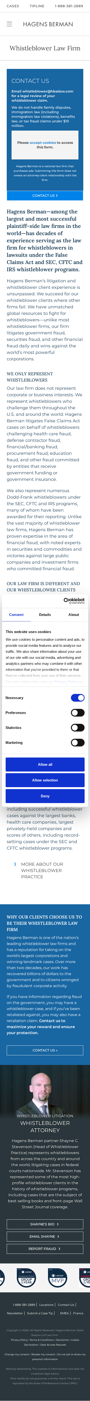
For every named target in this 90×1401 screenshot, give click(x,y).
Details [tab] (45, 614)
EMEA (64, 1313)
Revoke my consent (43, 1354)
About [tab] (73, 614)
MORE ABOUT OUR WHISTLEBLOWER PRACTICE (42, 870)
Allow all (45, 764)
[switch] (77, 712)
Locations (46, 1305)
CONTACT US (43, 195)
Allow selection (45, 780)
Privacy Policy (19, 1340)
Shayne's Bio (42, 1224)
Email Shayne (42, 1236)
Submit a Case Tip (40, 1313)
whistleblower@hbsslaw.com (47, 91)
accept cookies (43, 142)
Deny (45, 796)
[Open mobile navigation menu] (9, 23)
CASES (13, 6)
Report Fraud (42, 1249)
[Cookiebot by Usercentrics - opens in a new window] (64, 601)
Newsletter (15, 1313)
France (78, 1313)
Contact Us (66, 1305)
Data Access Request (53, 1344)
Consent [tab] (16, 614)
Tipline (37, 6)
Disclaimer (62, 1340)
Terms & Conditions (42, 1340)
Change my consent (17, 1354)
